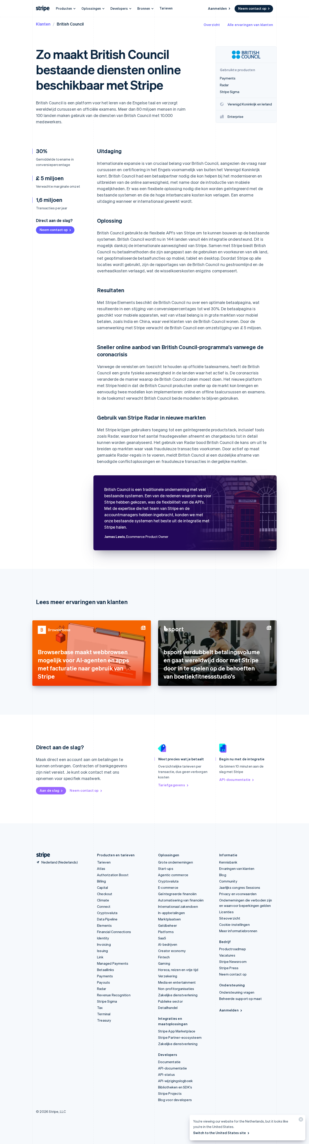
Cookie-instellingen (234, 924)
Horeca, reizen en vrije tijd (178, 969)
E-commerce (168, 887)
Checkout (104, 894)
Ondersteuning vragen (236, 992)
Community (228, 881)
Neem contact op (252, 8)
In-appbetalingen (171, 913)
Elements (104, 925)
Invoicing (104, 944)
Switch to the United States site (219, 1132)
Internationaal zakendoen (178, 906)
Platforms (166, 931)
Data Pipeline (107, 919)
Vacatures (227, 955)
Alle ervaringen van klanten (250, 24)
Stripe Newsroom (233, 961)
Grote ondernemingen (175, 862)
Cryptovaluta (107, 913)
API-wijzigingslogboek (175, 1081)
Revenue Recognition (114, 995)
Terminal (104, 1014)
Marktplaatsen (169, 919)
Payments (105, 976)
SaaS (162, 938)
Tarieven (166, 8)
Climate (103, 900)
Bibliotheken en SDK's (175, 1087)
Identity (103, 938)
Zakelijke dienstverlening (177, 995)
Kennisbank (228, 862)
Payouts (103, 982)
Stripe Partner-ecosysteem (180, 1037)
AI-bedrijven (167, 944)
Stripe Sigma (107, 1001)
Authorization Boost (112, 875)
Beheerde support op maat (240, 998)
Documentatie (169, 1062)
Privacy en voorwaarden (238, 894)
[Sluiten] (300, 1120)
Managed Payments (112, 963)
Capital (102, 887)
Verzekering (167, 976)
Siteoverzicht (229, 918)
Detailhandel (168, 1007)
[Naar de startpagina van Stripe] (41, 855)
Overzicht (212, 24)
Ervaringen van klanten (236, 868)
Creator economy (172, 950)
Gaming (164, 963)
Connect (103, 906)
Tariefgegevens (171, 785)
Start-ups (165, 868)
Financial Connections (114, 931)
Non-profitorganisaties (176, 988)
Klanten (43, 23)
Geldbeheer (167, 925)
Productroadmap (232, 949)
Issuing (102, 950)
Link (100, 957)
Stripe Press (228, 968)
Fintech (164, 957)
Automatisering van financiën (181, 900)
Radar (101, 988)
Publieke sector (170, 1001)
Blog (222, 875)
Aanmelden (217, 8)
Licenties (226, 912)
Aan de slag (49, 790)
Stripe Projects (170, 1093)
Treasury (104, 1020)
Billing (101, 881)
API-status (166, 1074)
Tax (100, 1007)
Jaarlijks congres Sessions (239, 887)
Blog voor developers (175, 1099)
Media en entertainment (177, 982)
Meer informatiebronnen (238, 931)
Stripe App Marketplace (176, 1031)
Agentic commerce (173, 875)
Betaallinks (105, 969)
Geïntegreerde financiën (177, 894)
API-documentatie (234, 779)
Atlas (101, 868)
